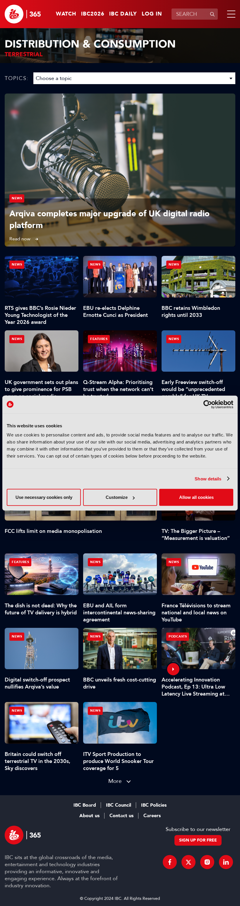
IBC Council (118, 805)
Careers (152, 815)
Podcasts (178, 636)
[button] (230, 14)
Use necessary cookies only (44, 497)
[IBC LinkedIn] (226, 862)
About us (89, 815)
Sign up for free (198, 840)
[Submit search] (212, 14)
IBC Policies (154, 805)
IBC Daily (123, 14)
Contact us (121, 815)
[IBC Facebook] (170, 862)
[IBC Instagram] (207, 862)
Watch (66, 14)
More (115, 781)
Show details (208, 478)
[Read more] (120, 170)
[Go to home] (23, 14)
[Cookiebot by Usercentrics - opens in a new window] (207, 404)
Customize (117, 497)
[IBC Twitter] (188, 862)
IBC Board (84, 805)
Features (98, 339)
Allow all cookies (196, 497)
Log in (152, 14)
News (17, 198)
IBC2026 (92, 14)
